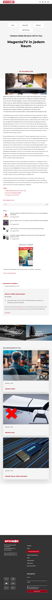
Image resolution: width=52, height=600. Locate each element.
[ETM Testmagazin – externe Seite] (26, 267)
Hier (5, 306)
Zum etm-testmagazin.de (9, 273)
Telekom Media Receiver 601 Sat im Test (15, 190)
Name (28, 577)
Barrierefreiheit (31, 565)
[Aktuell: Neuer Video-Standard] (26, 458)
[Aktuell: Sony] (26, 415)
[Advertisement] (26, 59)
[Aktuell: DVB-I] (26, 371)
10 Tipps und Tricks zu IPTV (12, 195)
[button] (48, 2)
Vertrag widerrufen (33, 551)
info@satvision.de (12, 554)
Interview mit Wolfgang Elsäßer (13, 192)
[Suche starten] (47, 204)
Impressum (30, 563)
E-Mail (28, 582)
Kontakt (29, 545)
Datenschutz (30, 560)
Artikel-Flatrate (20, 308)
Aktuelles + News (9, 383)
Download (7, 312)
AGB (28, 557)
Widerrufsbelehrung (32, 555)
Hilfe (28, 548)
